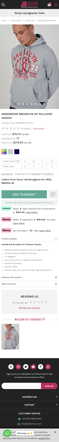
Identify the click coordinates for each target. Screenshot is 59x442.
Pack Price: (7, 142)
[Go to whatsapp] (7, 433)
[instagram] (18, 366)
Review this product (29, 307)
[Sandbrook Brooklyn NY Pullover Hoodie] (10, 336)
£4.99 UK (35, 174)
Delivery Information (12, 277)
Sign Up (49, 386)
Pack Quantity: (9, 138)
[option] (29, 13)
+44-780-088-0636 (31, 418)
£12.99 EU (49, 174)
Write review (38, 129)
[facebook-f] (11, 366)
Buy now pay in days (26, 230)
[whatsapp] (48, 366)
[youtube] (33, 366)
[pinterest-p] (40, 366)
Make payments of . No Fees (28, 221)
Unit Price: (6, 134)
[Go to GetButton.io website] (7, 439)
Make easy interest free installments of (28, 210)
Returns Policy (9, 284)
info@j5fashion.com (31, 423)
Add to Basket (24, 194)
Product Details (9, 239)
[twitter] (25, 366)
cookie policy (44, 438)
